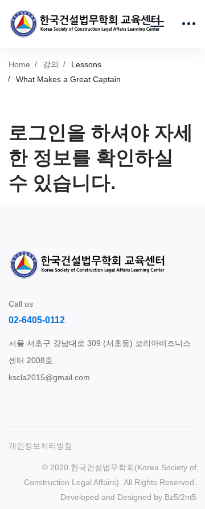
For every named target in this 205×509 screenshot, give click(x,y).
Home (19, 64)
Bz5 (171, 497)
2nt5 (188, 497)
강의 (51, 64)
